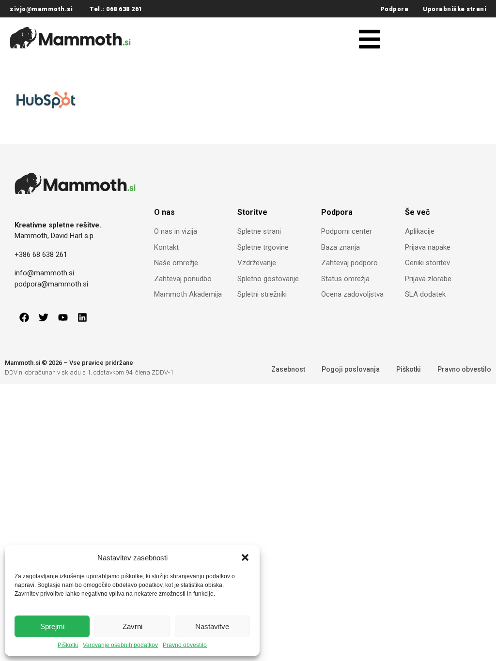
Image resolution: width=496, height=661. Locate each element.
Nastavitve (212, 626)
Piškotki (68, 645)
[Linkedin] (82, 317)
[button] (245, 557)
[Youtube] (63, 317)
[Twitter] (43, 317)
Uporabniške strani (454, 9)
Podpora (394, 9)
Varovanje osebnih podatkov (120, 645)
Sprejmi (52, 626)
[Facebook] (24, 317)
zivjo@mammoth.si (41, 9)
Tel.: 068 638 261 (116, 9)
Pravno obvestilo (185, 645)
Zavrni (132, 626)
